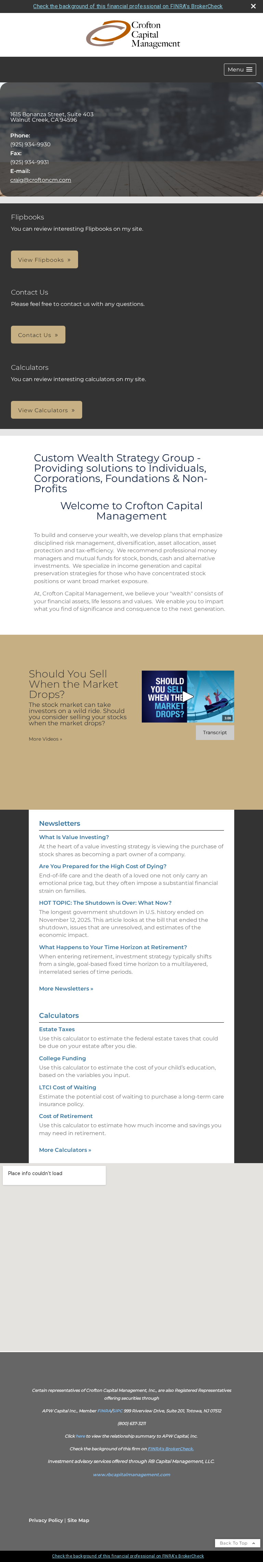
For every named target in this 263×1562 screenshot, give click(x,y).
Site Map (78, 1520)
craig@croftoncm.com (40, 180)
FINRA (104, 1410)
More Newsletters (66, 988)
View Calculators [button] (43, 410)
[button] (240, 70)
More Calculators (65, 1150)
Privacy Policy (46, 1520)
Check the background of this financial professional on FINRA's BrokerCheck (128, 6)
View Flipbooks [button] (41, 260)
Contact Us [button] (34, 335)
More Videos (45, 739)
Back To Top (234, 1543)
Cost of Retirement (66, 1116)
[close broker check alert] (253, 6)
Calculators (59, 1015)
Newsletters (59, 823)
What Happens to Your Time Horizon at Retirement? (113, 947)
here (80, 1436)
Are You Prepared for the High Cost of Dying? (102, 866)
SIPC (117, 1410)
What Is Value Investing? (74, 837)
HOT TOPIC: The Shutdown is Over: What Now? (105, 903)
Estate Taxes (57, 1029)
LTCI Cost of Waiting (67, 1087)
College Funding (62, 1058)
